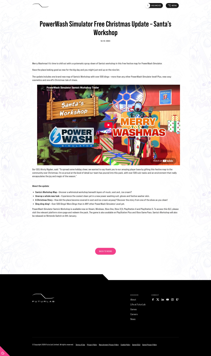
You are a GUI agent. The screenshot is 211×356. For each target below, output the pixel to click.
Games (133, 309)
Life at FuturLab (138, 304)
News (133, 319)
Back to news (105, 251)
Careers (134, 314)
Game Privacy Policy (149, 345)
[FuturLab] (43, 313)
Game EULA (136, 345)
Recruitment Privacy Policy (109, 345)
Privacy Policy (92, 345)
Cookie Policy (125, 345)
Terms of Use (80, 345)
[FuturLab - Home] (40, 5)
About (133, 299)
